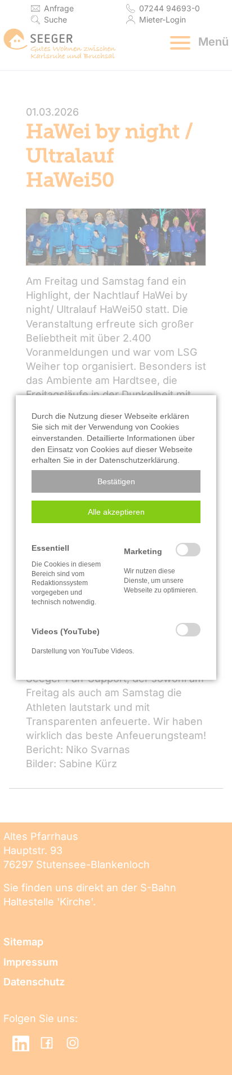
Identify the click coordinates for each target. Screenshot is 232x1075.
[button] (116, 481)
